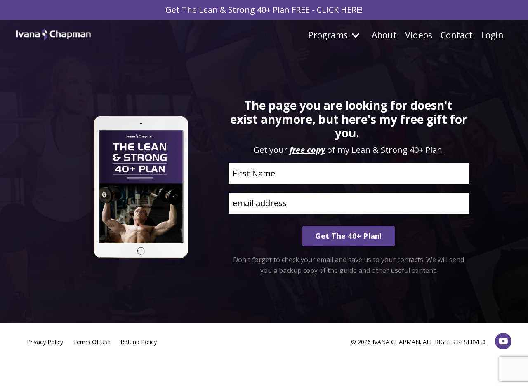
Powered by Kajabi (487, 366)
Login (492, 35)
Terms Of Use (92, 342)
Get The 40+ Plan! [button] (348, 236)
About (384, 35)
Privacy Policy (45, 342)
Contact (457, 35)
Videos (418, 35)
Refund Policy (138, 342)
